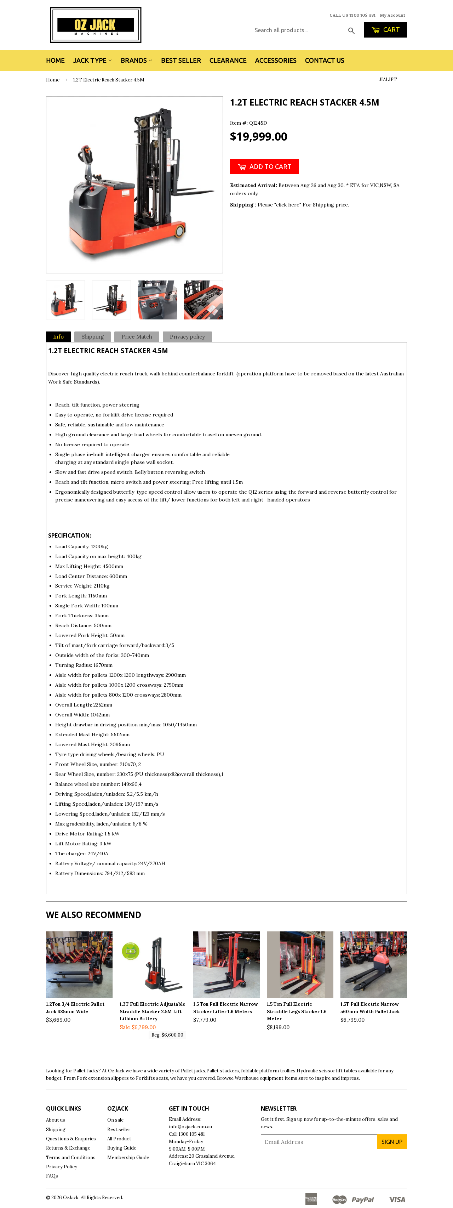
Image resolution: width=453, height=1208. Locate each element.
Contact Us (324, 60)
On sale (115, 1120)
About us (55, 1120)
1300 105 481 (192, 1134)
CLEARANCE (228, 60)
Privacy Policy (61, 1167)
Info (58, 336)
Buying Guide (121, 1148)
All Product (119, 1139)
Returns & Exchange (68, 1148)
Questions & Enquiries (71, 1139)
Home (55, 60)
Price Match (136, 336)
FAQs (52, 1176)
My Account (392, 15)
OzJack (71, 1198)
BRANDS (134, 60)
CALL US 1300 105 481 (352, 15)
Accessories (276, 60)
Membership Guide (128, 1158)
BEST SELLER (181, 60)
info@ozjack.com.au (190, 1127)
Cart (391, 29)
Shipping (92, 336)
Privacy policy (187, 336)
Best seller (118, 1130)
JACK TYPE (90, 60)
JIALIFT (388, 79)
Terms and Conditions (71, 1158)
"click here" (288, 205)
